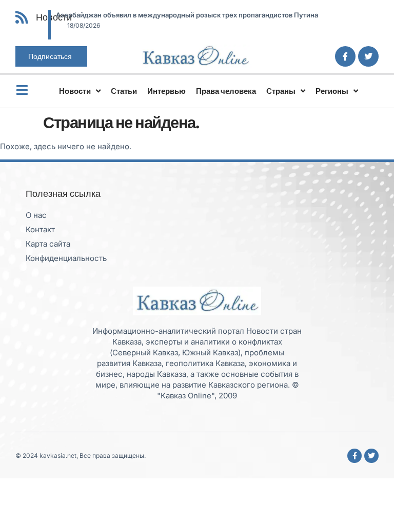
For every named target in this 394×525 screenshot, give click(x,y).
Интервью (166, 91)
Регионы (332, 91)
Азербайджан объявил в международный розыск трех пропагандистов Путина (187, 15)
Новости (75, 91)
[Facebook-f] (345, 56)
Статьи (124, 91)
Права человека (226, 91)
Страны (281, 91)
